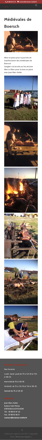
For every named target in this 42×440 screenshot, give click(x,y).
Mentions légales (23, 437)
